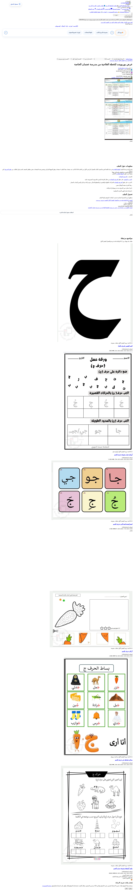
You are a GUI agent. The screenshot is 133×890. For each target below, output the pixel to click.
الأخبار (125, 22)
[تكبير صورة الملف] (118, 139)
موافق (130, 888)
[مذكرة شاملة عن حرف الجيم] (98, 755)
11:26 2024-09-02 (122, 68)
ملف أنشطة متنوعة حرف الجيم (122, 868)
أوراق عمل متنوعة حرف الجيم (123, 454)
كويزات (71, 26)
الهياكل (63, 26)
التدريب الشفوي (128, 179)
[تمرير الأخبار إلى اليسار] (5, 32)
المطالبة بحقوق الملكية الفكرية (67, 212)
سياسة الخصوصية (46, 885)
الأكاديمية (75, 26)
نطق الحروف (8, 169)
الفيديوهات (57, 26)
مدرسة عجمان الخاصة (117, 77)
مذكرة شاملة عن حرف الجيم (123, 760)
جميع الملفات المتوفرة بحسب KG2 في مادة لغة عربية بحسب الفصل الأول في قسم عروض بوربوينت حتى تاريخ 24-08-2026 (105, 19)
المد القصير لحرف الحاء (125, 346)
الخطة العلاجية (116, 169)
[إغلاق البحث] (113, 15)
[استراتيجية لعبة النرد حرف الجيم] (91, 519)
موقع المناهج (129, 59)
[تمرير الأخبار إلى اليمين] (112, 32)
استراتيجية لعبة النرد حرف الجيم (122, 524)
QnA (67, 26)
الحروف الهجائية (123, 176)
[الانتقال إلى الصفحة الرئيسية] (128, 2)
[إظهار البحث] (131, 13)
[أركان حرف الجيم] (91, 646)
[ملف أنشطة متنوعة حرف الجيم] (96, 864)
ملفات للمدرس (113, 22)
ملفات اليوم (120, 22)
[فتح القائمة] (131, 6)
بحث (116, 15)
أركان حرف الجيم (127, 651)
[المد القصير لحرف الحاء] (94, 341)
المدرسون (129, 22)
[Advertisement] (86, 47)
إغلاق (126, 888)
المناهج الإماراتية (128, 16)
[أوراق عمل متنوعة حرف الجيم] (97, 450)
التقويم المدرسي (105, 22)
